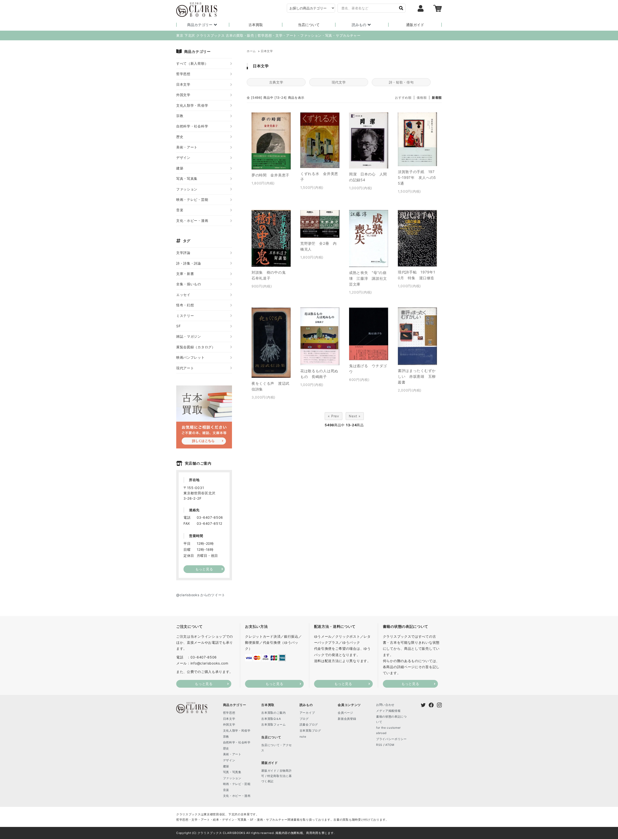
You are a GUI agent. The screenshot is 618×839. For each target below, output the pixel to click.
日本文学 (267, 51)
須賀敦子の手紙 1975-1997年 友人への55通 (417, 177)
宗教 (179, 116)
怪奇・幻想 (185, 305)
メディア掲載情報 (388, 711)
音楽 (179, 210)
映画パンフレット (190, 357)
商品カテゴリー (199, 24)
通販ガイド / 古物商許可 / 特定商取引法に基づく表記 (276, 776)
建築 (179, 168)
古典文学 (276, 82)
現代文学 (339, 82)
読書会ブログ (309, 724)
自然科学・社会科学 (192, 126)
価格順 (422, 97)
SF (178, 326)
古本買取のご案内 (273, 712)
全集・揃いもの (188, 284)
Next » (354, 416)
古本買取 (255, 25)
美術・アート (186, 147)
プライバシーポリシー (391, 739)
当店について (309, 25)
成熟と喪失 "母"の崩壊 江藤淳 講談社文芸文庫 (368, 278)
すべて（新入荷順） (192, 63)
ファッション (186, 189)
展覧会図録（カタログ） (195, 347)
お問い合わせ (385, 704)
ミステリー (185, 316)
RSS (379, 745)
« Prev (333, 416)
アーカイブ (307, 712)
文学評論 (183, 253)
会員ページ (345, 712)
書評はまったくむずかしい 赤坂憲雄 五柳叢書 (417, 376)
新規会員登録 (347, 718)
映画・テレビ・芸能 (192, 199)
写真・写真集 (186, 178)
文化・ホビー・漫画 (192, 220)
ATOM (389, 745)
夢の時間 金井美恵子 (270, 175)
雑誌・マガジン (188, 336)
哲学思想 (183, 74)
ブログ (304, 718)
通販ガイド (415, 25)
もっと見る (204, 684)
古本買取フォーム (273, 724)
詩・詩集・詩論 (188, 263)
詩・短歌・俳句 (401, 82)
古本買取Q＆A (271, 718)
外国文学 (183, 95)
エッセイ (183, 295)
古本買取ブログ (310, 730)
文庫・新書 (185, 274)
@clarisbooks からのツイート (200, 595)
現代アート (185, 368)
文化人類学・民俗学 (192, 105)
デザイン (183, 157)
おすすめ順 (403, 97)
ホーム (251, 51)
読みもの (359, 24)
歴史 (179, 137)
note (303, 736)
